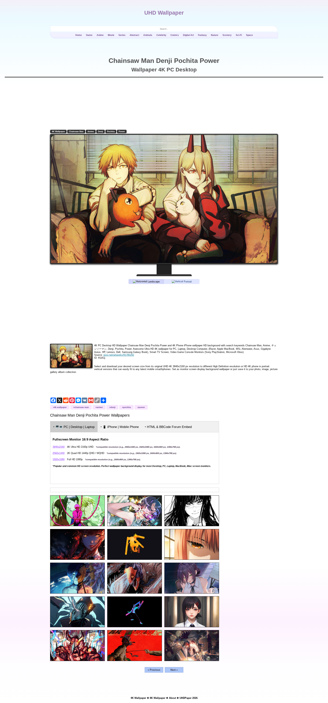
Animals (147, 35)
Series (121, 35)
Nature (214, 35)
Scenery (227, 35)
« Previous (154, 669)
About (172, 698)
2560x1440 (59, 453)
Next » (174, 669)
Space (249, 35)
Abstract (134, 35)
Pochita (111, 131)
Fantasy (202, 35)
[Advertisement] (164, 313)
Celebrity (161, 35)
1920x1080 (59, 459)
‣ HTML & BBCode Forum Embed (168, 427)
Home (78, 35)
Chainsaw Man (76, 131)
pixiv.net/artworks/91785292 (118, 354)
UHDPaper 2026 (189, 698)
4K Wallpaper (58, 131)
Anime (100, 35)
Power (122, 131)
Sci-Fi (239, 35)
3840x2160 (59, 446)
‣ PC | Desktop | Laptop (74, 427)
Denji (100, 131)
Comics (174, 35)
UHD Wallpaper (164, 13)
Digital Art (188, 35)
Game (89, 35)
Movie (111, 35)
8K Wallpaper (157, 698)
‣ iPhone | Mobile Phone (120, 427)
